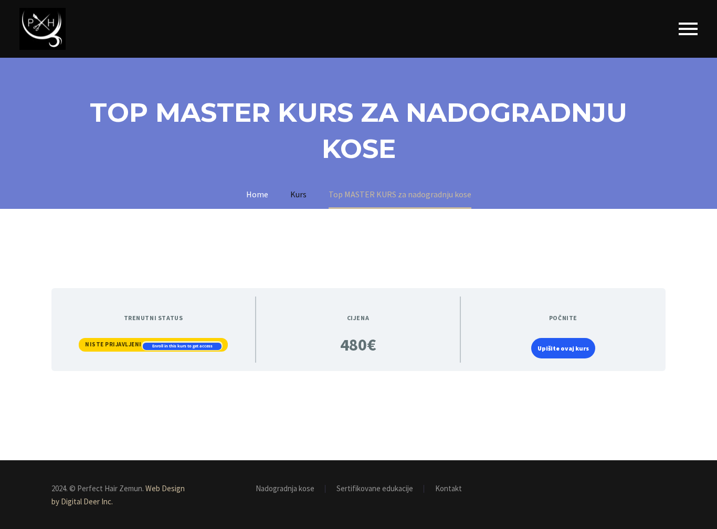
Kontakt (448, 489)
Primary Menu (688, 29)
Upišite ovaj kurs (563, 348)
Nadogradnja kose (285, 489)
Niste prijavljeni (114, 344)
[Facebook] (649, 489)
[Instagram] (662, 489)
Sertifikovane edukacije (374, 489)
